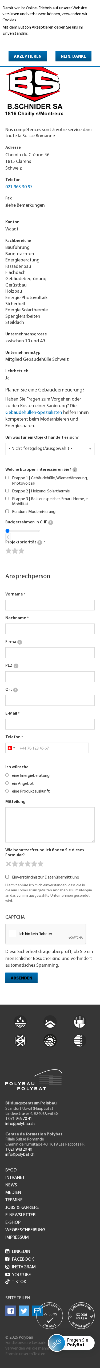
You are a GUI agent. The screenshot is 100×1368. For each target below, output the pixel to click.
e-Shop (13, 1222)
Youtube (18, 1275)
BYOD (11, 1170)
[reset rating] (8, 864)
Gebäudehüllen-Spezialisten (33, 412)
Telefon (13, 737)
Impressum (17, 1237)
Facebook (19, 1259)
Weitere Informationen (25, 40)
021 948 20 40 (20, 1149)
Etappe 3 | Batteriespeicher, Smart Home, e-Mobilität (50, 501)
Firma (12, 642)
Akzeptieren (28, 56)
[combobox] (11, 748)
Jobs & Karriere (22, 1207)
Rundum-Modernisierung (33, 512)
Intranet (15, 1177)
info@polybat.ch (19, 1155)
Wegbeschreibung (25, 1230)
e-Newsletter (20, 1215)
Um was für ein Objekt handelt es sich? (42, 438)
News (11, 1185)
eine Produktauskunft (31, 791)
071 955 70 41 (20, 1119)
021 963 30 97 (19, 187)
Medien (13, 1192)
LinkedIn (17, 1251)
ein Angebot (23, 784)
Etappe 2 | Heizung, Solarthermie (41, 491)
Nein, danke (73, 56)
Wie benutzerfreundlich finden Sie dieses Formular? (44, 852)
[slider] (15, 551)
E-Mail (11, 713)
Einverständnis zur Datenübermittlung (45, 877)
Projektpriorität (22, 542)
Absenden (21, 978)
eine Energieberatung (31, 776)
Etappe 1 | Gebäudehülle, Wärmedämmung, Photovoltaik (50, 480)
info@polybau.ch (20, 1124)
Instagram (20, 1267)
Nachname (15, 618)
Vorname (14, 594)
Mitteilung (15, 802)
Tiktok (19, 1282)
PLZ (11, 666)
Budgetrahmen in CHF (28, 522)
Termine (14, 1200)
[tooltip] (75, 469)
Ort (10, 690)
